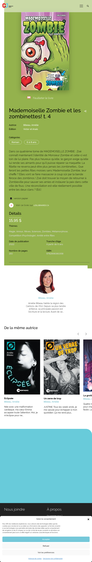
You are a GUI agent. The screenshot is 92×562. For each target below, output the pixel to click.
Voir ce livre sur (32, 205)
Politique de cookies (35, 558)
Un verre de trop (52, 398)
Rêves (27, 231)
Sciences (36, 231)
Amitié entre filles (46, 235)
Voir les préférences (46, 552)
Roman (15, 142)
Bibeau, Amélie (31, 125)
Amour (19, 231)
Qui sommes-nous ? (54, 516)
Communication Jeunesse (7, 5)
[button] (88, 519)
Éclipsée (8, 398)
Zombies (46, 231)
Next (86, 334)
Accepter (46, 539)
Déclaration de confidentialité (53, 558)
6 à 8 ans (31, 142)
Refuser (46, 546)
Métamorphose (60, 231)
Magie (12, 231)
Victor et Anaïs (30, 129)
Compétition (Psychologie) (22, 235)
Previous (78, 334)
